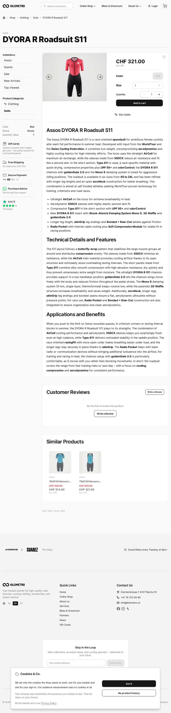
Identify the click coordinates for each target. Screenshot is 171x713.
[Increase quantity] (159, 94)
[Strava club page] (127, 608)
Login (155, 6)
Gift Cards (65, 624)
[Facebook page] (118, 608)
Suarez (8, 67)
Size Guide (124, 114)
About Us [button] (133, 6)
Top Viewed (11, 87)
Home (63, 592)
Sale (6, 74)
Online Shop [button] (86, 6)
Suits (35, 17)
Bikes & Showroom (112, 6)
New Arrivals (12, 80)
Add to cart (139, 103)
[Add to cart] (67, 490)
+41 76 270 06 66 (131, 597)
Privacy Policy (48, 703)
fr (21, 603)
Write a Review (154, 392)
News (63, 620)
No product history (129, 693)
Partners (64, 615)
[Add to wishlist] (164, 57)
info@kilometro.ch (130, 602)
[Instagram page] (123, 608)
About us (64, 601)
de (9, 603)
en (15, 603)
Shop (12, 17)
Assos (8, 60)
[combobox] (59, 6)
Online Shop (66, 596)
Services (64, 606)
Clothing (24, 17)
